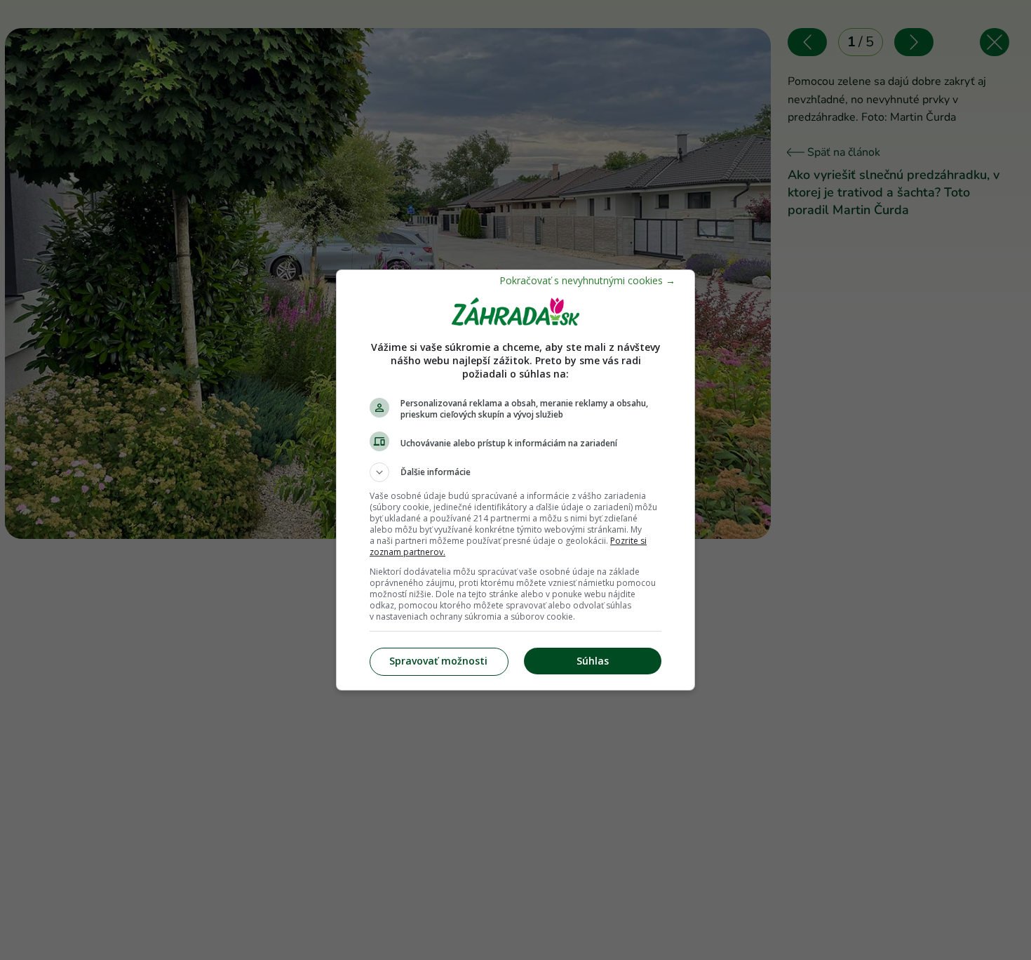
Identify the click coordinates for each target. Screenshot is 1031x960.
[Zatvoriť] (587, 280)
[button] (515, 472)
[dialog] (515, 480)
